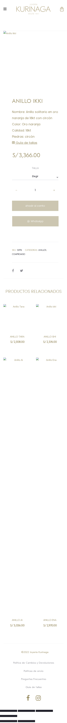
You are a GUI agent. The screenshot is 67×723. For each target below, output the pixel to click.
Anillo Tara (17, 336)
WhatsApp (37, 221)
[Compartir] (44, 711)
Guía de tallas (26, 143)
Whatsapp (17, 349)
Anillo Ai (17, 620)
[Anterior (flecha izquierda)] (8, 721)
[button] (35, 218)
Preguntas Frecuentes (33, 679)
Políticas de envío (33, 671)
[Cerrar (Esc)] (8, 716)
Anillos (42, 250)
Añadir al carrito (35, 206)
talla (35, 168)
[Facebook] (28, 698)
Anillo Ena (49, 620)
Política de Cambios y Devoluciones (33, 662)
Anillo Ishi (50, 336)
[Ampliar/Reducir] (8, 711)
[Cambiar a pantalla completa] (26, 711)
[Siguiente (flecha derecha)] (26, 721)
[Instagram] (38, 698)
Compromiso (18, 254)
